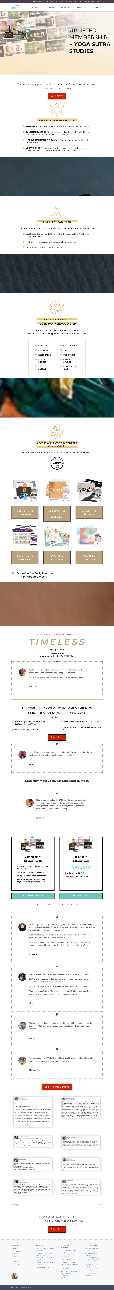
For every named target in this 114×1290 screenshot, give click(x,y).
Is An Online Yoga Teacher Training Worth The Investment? (69, 1273)
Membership (36, 7)
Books (64, 1)
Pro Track (58, 1)
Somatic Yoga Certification (45, 1262)
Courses (41, 1)
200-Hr (51, 7)
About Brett (16, 1259)
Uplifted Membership (43, 1265)
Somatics (97, 7)
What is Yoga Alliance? (68, 1259)
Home (14, 1248)
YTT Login (16, 1254)
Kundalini (81, 7)
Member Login (17, 1251)
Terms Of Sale (17, 1267)
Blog (92, 1)
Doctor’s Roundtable (83, 1)
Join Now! (57, 95)
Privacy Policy (17, 1264)
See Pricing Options (57, 1086)
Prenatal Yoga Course (43, 1267)
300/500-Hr (65, 7)
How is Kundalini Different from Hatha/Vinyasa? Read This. (93, 1260)
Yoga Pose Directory (67, 1278)
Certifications (49, 1)
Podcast (35, 1)
